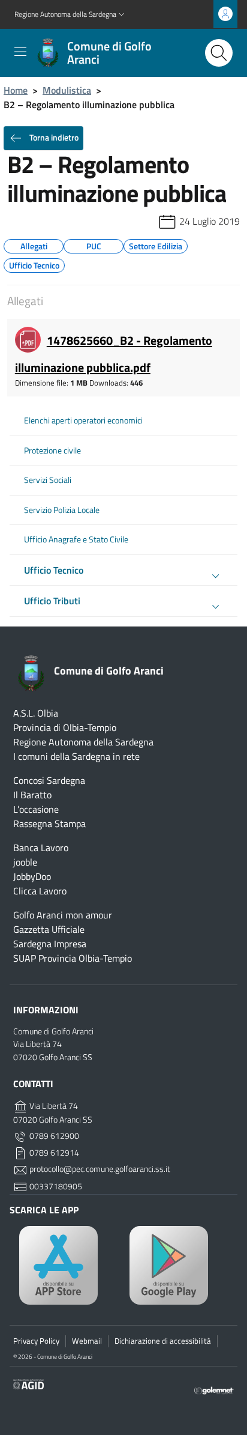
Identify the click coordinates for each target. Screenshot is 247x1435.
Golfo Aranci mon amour (62, 915)
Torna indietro (53, 137)
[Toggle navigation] (20, 51)
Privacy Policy (36, 1341)
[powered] (214, 1389)
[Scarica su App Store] (68, 1265)
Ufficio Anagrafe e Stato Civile (76, 539)
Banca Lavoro (40, 847)
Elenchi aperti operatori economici (83, 420)
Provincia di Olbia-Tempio (64, 727)
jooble (25, 862)
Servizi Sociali (47, 480)
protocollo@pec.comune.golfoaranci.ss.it (99, 1169)
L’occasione (36, 809)
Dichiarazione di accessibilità (163, 1341)
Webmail (87, 1341)
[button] (70, 14)
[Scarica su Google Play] (178, 1265)
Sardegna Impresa (49, 943)
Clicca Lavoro (40, 891)
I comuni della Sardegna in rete (76, 756)
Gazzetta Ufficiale (49, 929)
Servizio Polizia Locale (62, 510)
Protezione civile (52, 450)
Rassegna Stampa (49, 823)
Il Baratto (32, 794)
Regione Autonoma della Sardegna (83, 742)
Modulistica (67, 90)
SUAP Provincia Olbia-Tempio (72, 958)
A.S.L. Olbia (35, 713)
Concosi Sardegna (49, 780)
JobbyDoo (32, 876)
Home (16, 90)
